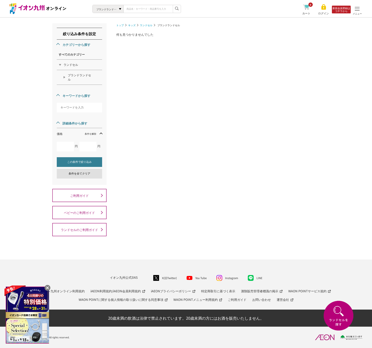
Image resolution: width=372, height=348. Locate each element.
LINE (259, 278)
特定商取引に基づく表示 (218, 291)
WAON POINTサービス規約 (307, 291)
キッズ (132, 25)
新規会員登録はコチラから (341, 9)
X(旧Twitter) (169, 278)
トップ (120, 25)
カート (306, 13)
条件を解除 (90, 133)
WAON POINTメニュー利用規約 (195, 299)
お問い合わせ (261, 299)
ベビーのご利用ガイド (79, 212)
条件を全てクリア (79, 173)
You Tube (201, 278)
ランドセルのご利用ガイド (79, 229)
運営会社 (283, 299)
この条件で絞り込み (79, 161)
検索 (177, 9)
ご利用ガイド (79, 195)
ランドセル (146, 25)
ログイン (323, 13)
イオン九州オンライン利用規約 (63, 291)
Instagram (231, 278)
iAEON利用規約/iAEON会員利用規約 (115, 291)
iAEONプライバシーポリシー (171, 291)
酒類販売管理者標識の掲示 (259, 291)
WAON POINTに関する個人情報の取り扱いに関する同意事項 (121, 299)
